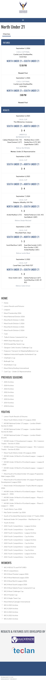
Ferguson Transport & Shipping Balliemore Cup (21, 351)
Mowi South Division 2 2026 (14, 330)
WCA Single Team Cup (12, 598)
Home (6, 303)
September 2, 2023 (23, 227)
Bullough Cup (9, 361)
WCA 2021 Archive (11, 619)
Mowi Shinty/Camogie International (17, 602)
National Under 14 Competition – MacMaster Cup (22, 519)
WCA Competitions (11, 571)
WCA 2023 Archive (11, 612)
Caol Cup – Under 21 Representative (17, 371)
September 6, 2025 (23, 116)
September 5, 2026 (23, 48)
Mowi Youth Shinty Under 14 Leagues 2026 (20, 453)
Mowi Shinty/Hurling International (16, 368)
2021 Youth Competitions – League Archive (20, 554)
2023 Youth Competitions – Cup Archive (19, 543)
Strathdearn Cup (10, 365)
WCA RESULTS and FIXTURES (15, 567)
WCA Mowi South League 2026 (15, 584)
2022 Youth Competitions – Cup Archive (19, 550)
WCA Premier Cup (10, 595)
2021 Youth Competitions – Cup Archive (19, 557)
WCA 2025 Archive (11, 605)
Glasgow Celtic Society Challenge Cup (18, 348)
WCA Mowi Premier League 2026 (16, 574)
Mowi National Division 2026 (14, 316)
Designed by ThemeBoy (9, 679)
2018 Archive (9, 406)
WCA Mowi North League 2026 (15, 581)
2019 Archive (9, 403)
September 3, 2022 (23, 259)
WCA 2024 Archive (11, 608)
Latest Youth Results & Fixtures (15, 416)
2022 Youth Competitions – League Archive (20, 547)
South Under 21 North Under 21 (23, 126)
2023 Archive (9, 389)
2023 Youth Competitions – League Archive (20, 540)
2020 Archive (9, 399)
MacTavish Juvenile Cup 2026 (15, 512)
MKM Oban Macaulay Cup (13, 341)
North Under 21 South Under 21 (23, 61)
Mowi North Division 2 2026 (14, 327)
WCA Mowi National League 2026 (16, 578)
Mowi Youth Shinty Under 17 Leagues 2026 (20, 420)
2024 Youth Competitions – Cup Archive (19, 536)
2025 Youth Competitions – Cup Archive (19, 529)
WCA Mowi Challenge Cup (13, 591)
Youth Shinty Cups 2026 (13, 509)
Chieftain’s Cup (9, 358)
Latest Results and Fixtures (14, 306)
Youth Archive (9, 523)
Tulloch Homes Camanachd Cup (15, 337)
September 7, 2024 (23, 196)
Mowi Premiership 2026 (12, 313)
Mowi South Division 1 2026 (14, 323)
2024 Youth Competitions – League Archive (20, 533)
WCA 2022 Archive (11, 615)
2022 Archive (9, 392)
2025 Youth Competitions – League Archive (20, 526)
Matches (6, 34)
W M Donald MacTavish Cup (14, 344)
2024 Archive (9, 385)
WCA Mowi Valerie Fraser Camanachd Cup (19, 588)
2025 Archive (9, 382)
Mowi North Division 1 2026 (14, 320)
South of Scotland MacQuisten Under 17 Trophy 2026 (24, 516)
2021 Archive (9, 396)
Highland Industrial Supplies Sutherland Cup (20, 354)
